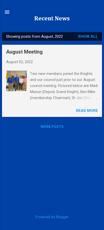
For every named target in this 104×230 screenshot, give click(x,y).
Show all (88, 36)
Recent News (52, 19)
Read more (87, 110)
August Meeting (24, 52)
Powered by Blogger (52, 217)
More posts (52, 127)
